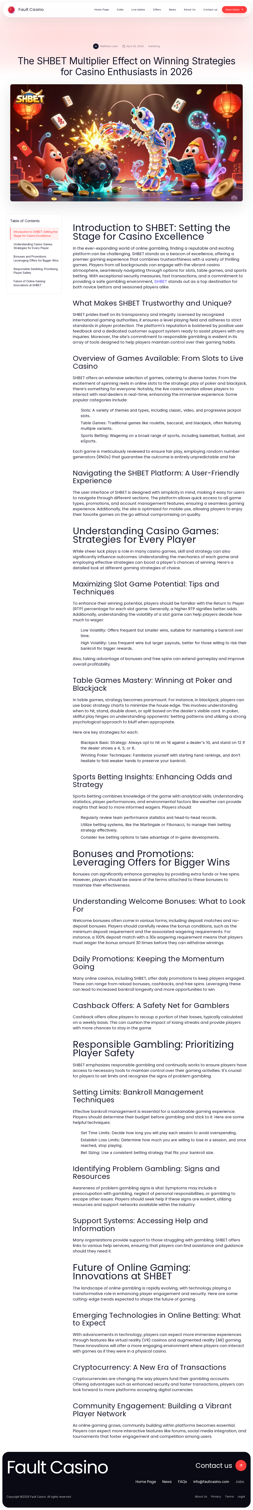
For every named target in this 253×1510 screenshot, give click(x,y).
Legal (241, 1497)
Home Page (146, 1481)
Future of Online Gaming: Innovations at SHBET (30, 283)
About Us (201, 1497)
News (167, 1481)
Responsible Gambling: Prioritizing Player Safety (36, 270)
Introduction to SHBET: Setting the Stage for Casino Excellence (36, 233)
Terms (229, 1497)
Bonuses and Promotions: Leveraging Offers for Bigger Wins (36, 258)
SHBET (160, 281)
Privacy (216, 1497)
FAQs (182, 1481)
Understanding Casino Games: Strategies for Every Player (33, 246)
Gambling (154, 46)
